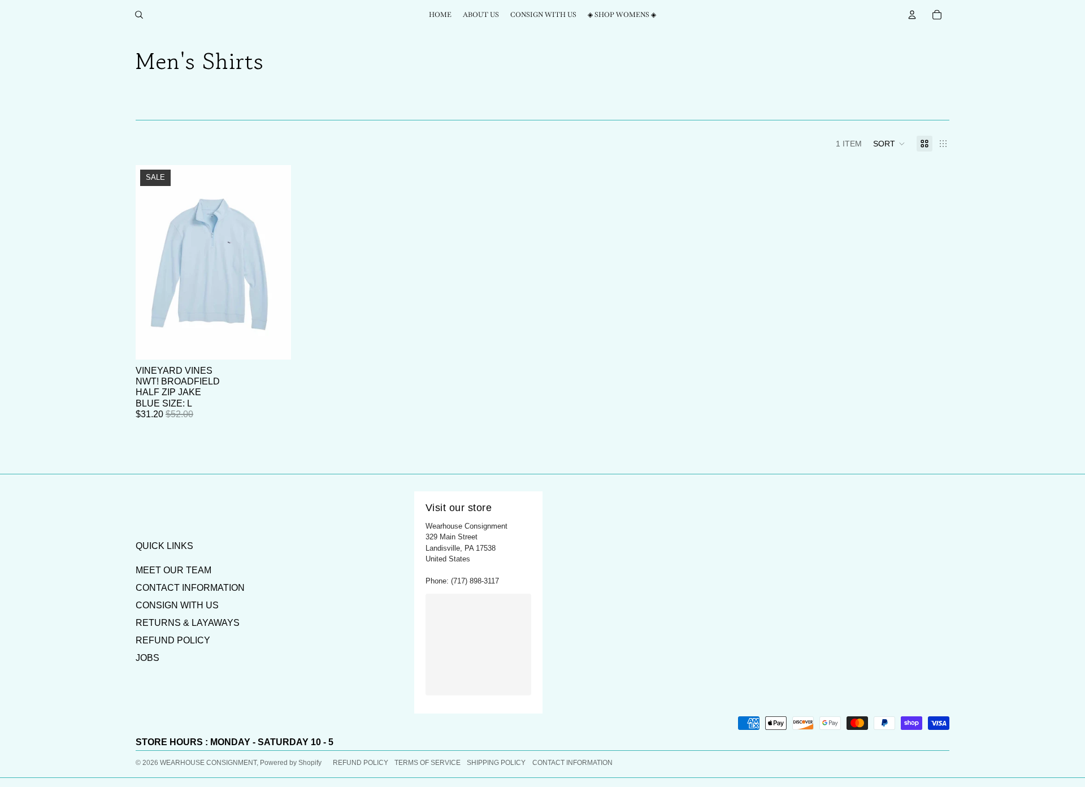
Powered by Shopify (291, 763)
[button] (889, 143)
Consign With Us (177, 605)
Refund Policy (173, 640)
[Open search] (139, 14)
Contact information (572, 763)
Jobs (147, 658)
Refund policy (360, 763)
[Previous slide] (153, 262)
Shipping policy (496, 763)
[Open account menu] (912, 14)
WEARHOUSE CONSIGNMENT (208, 763)
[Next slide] (274, 262)
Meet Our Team (173, 570)
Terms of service (427, 763)
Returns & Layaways (188, 623)
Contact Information (190, 588)
